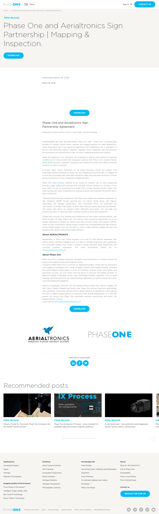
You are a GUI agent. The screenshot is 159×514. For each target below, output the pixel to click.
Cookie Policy (66, 510)
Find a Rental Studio (128, 480)
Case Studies (86, 465)
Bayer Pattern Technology (13, 498)
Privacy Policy (53, 510)
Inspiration (85, 473)
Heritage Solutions (49, 480)
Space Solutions (48, 476)
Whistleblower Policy (102, 510)
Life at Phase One (127, 469)
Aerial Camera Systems (51, 465)
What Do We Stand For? (130, 465)
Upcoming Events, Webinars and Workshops (98, 469)
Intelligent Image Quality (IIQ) (15, 491)
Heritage (6, 473)
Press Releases (87, 476)
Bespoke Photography (12, 476)
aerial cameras (58, 183)
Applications (8, 462)
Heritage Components (51, 484)
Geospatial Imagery (11, 465)
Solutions (46, 462)
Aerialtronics (47, 160)
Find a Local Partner (128, 476)
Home (5, 10)
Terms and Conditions (82, 510)
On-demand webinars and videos (94, 480)
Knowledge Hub (88, 462)
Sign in (126, 4)
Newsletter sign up (135, 494)
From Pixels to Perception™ (14, 487)
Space (5, 469)
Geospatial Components (52, 473)
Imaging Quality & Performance (16, 483)
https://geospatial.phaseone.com (67, 302)
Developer (85, 484)
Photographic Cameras (51, 488)
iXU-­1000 (73, 227)
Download (13, 55)
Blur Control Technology (13, 494)
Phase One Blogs (88, 488)
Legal (43, 510)
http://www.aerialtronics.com (54, 250)
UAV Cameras (47, 469)
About (123, 462)
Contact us (145, 4)
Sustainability (125, 473)
